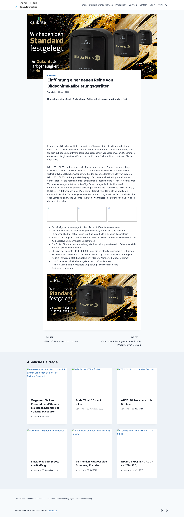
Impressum (20, 499)
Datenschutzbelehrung (36, 499)
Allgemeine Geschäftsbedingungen (60, 499)
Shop (84, 5)
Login (152, 5)
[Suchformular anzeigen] (166, 5)
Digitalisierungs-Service (101, 5)
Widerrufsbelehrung (84, 499)
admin (53, 92)
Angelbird (52, 75)
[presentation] (47, 381)
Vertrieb (133, 5)
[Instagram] (166, 510)
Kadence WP (52, 510)
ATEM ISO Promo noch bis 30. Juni (60, 339)
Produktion (120, 5)
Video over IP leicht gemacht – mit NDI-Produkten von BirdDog (121, 341)
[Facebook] (162, 510)
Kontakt (143, 5)
